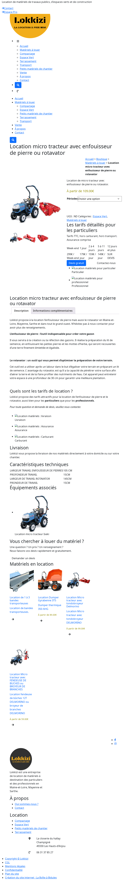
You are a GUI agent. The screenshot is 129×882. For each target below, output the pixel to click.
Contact (8, 8)
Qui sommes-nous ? (26, 804)
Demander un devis (23, 558)
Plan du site (12, 874)
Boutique (101, 159)
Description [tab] (21, 310)
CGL (7, 862)
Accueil (24, 46)
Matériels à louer (30, 50)
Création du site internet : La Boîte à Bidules (31, 877)
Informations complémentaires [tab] (53, 310)
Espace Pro (10, 12)
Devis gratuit (76, 263)
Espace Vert (27, 57)
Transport (26, 65)
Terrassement (28, 61)
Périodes (72, 198)
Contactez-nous (106, 263)
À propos (25, 76)
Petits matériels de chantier (36, 69)
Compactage (27, 53)
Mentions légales (15, 866)
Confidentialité (13, 870)
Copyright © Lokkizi (16, 858)
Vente (23, 72)
